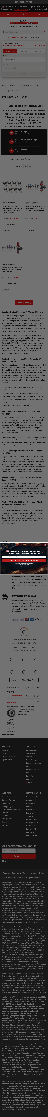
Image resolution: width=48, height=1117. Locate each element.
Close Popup (24, 566)
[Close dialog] (45, 545)
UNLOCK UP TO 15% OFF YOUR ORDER (24, 560)
